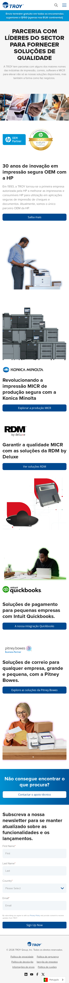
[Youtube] (32, 973)
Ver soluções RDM (34, 466)
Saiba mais (34, 217)
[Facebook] (37, 973)
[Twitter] (43, 973)
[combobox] (54, 979)
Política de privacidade (22, 956)
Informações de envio (23, 967)
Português (54, 979)
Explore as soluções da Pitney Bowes (34, 690)
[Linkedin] (26, 973)
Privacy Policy (35, 915)
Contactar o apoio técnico (34, 794)
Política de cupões (47, 967)
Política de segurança (48, 956)
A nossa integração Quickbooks (34, 626)
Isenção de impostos (47, 962)
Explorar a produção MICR (34, 408)
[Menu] (64, 5)
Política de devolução (22, 962)
